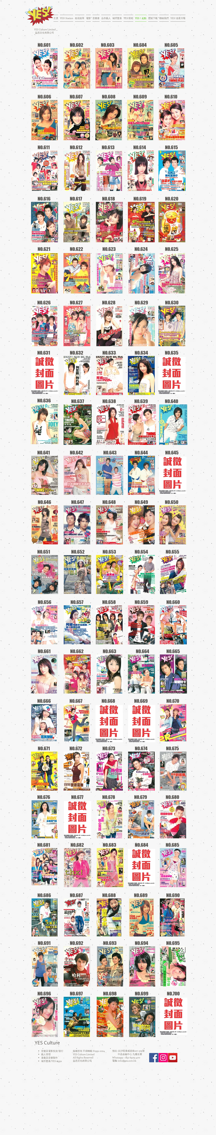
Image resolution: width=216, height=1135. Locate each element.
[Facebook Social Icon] (153, 1057)
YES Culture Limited (45, 29)
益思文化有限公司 (44, 32)
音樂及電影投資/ (50, 1050)
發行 (61, 1050)
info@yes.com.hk (127, 1060)
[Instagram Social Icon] (163, 1057)
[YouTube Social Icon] (172, 1057)
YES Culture (47, 1043)
